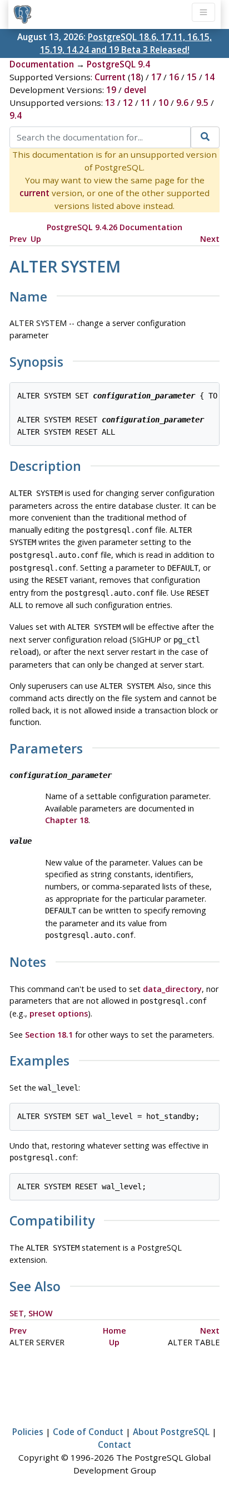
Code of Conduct (88, 1431)
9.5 (202, 102)
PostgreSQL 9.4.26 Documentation (114, 227)
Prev (18, 239)
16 (174, 76)
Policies (27, 1431)
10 (163, 102)
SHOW (40, 1313)
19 (111, 89)
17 (156, 76)
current (34, 192)
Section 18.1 (49, 1034)
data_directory (172, 989)
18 (136, 76)
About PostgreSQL (171, 1431)
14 (210, 76)
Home (114, 1330)
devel (135, 89)
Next (210, 239)
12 (128, 102)
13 (110, 102)
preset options (58, 1013)
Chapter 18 (66, 820)
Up (36, 239)
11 (146, 102)
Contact (114, 1444)
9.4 (15, 115)
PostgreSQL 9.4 (118, 64)
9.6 (182, 102)
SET (16, 1313)
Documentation (41, 64)
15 (192, 76)
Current (110, 76)
